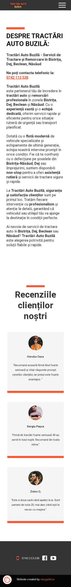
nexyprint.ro (47, 579)
